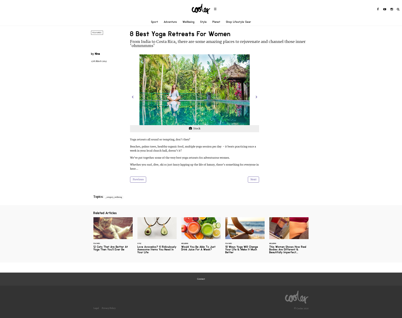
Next (253, 179)
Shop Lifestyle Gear (238, 22)
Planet (216, 22)
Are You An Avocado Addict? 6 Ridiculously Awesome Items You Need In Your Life (157, 237)
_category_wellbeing (113, 197)
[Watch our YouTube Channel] (385, 9)
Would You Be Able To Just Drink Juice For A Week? (201, 236)
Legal (96, 308)
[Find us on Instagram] (391, 9)
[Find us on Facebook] (378, 9)
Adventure (170, 22)
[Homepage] (297, 296)
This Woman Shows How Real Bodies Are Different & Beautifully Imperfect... (289, 237)
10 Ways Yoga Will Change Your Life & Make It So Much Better (245, 237)
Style (203, 22)
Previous (138, 179)
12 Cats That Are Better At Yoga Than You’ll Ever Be (113, 236)
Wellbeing (189, 22)
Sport (154, 22)
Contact (201, 279)
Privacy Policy (109, 308)
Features (97, 33)
